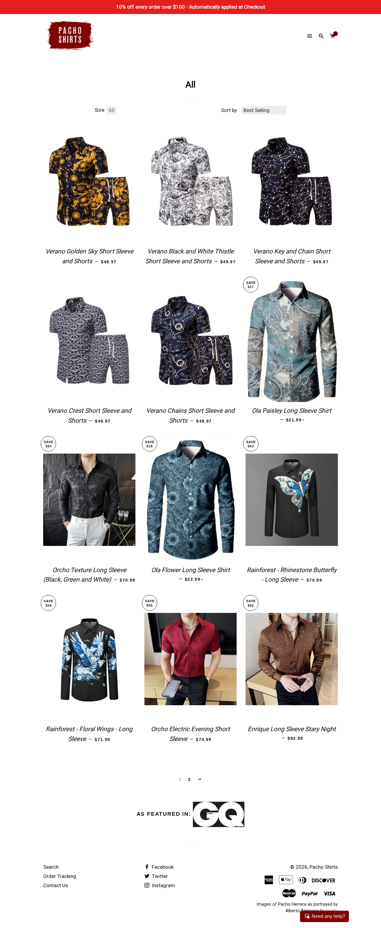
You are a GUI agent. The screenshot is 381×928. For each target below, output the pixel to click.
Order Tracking (59, 876)
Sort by (229, 110)
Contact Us (55, 885)
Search (51, 867)
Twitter (159, 876)
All (111, 110)
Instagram (163, 885)
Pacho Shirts (324, 867)
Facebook (162, 867)
